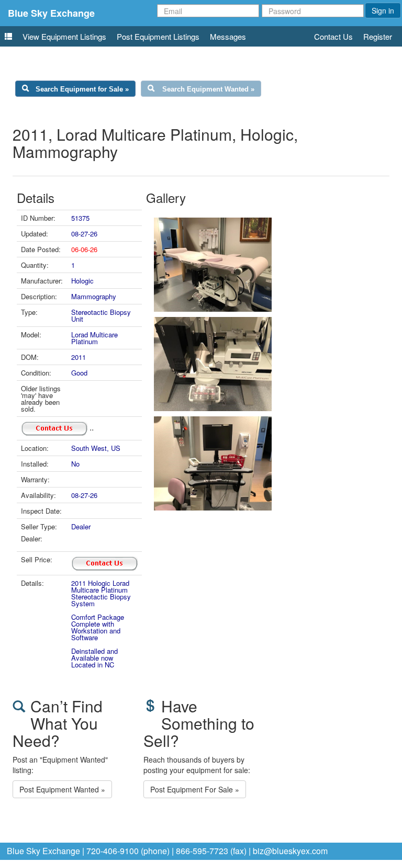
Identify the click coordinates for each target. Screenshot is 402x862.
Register (377, 36)
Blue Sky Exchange (51, 13)
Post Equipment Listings (158, 36)
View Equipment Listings (64, 36)
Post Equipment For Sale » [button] (194, 789)
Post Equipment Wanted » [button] (62, 789)
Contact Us (333, 36)
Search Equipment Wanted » (208, 89)
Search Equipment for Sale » (82, 89)
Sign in (383, 10)
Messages (228, 36)
